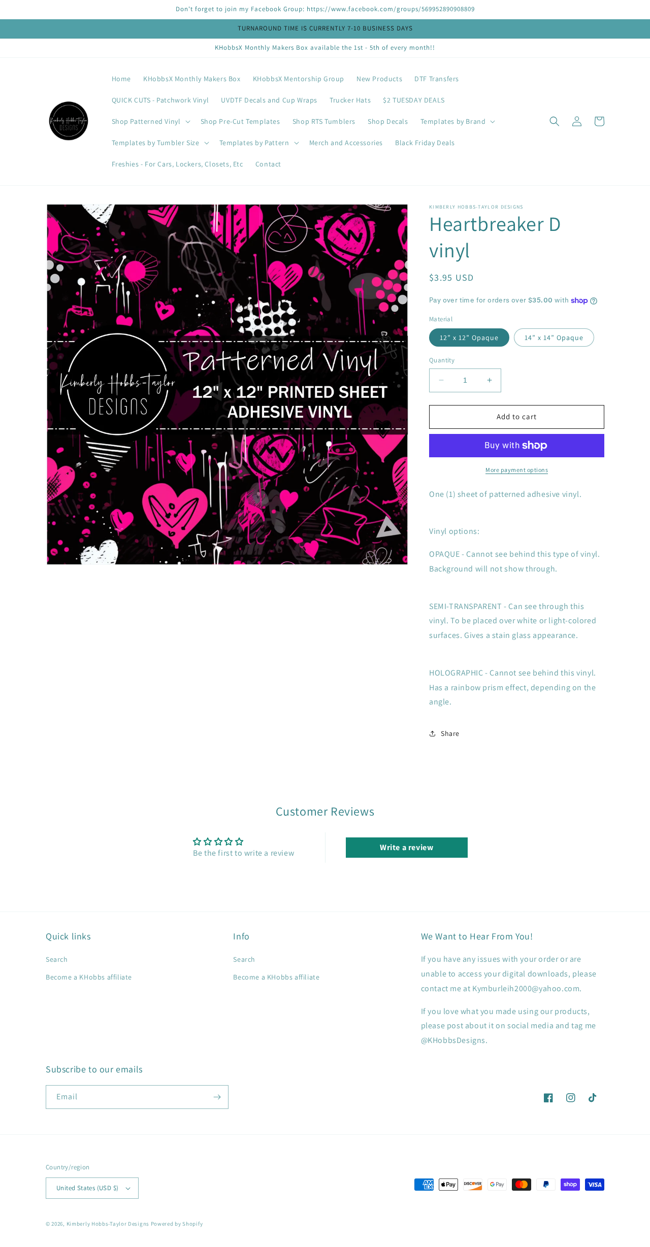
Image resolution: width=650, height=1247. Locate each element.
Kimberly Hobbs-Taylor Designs (108, 1223)
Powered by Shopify (177, 1223)
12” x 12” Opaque (469, 337)
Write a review (406, 847)
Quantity (441, 360)
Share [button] (450, 733)
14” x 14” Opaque (554, 337)
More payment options (516, 470)
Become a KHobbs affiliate (89, 977)
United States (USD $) (87, 1188)
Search (57, 959)
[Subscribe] (217, 1097)
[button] (150, 121)
